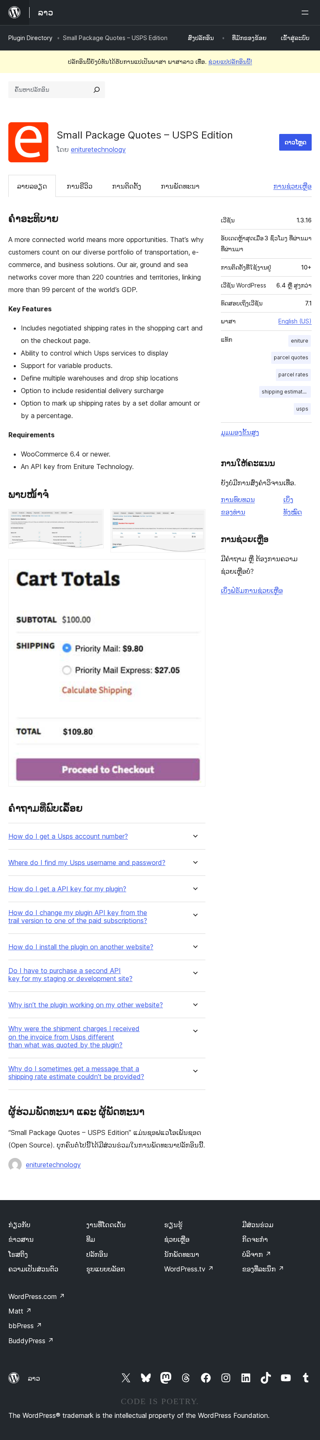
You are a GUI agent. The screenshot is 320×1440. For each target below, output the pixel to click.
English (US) (295, 321)
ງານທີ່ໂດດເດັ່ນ (106, 1225)
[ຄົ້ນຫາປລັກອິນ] (96, 89)
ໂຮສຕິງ (18, 1254)
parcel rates (293, 374)
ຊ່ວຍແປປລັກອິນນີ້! (230, 61)
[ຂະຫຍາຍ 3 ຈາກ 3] (194, 570)
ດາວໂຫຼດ (295, 142)
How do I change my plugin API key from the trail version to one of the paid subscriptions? (77, 917)
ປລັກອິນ (97, 1254)
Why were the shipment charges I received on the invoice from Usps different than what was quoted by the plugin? (74, 1037)
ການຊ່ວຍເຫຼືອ (292, 186)
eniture (299, 341)
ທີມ (90, 1239)
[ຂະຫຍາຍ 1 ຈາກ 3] (92, 520)
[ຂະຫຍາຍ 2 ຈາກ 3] (194, 520)
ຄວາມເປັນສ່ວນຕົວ (33, 1269)
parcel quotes (291, 357)
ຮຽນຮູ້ (173, 1225)
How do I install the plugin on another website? (80, 947)
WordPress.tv (189, 1269)
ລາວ (34, 1378)
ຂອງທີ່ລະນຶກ (263, 1269)
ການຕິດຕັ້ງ (126, 186)
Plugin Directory (30, 37)
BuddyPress (31, 1341)
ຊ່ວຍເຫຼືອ (177, 1239)
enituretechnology (98, 149)
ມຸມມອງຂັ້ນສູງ (240, 432)
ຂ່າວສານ (21, 1239)
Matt (20, 1311)
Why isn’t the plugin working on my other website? (85, 1005)
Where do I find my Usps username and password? (86, 863)
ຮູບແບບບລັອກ (105, 1269)
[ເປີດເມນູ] (306, 12)
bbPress (25, 1325)
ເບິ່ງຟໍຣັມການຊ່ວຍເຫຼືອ (252, 590)
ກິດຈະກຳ (255, 1239)
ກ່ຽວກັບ (19, 1225)
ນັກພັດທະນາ (181, 1254)
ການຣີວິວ (79, 186)
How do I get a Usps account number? (68, 836)
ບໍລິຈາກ (256, 1254)
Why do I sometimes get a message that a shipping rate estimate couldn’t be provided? (76, 1073)
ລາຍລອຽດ (32, 186)
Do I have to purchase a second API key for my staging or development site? (70, 975)
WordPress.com (36, 1296)
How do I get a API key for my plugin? (67, 889)
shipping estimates (285, 391)
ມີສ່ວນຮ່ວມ (257, 1225)
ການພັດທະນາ (180, 186)
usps (302, 409)
